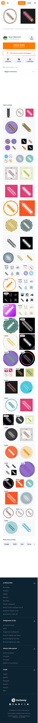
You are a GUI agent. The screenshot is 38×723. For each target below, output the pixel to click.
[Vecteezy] (3, 3)
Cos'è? (16, 67)
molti (15, 716)
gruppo (6, 716)
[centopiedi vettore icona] (13, 123)
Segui (31, 39)
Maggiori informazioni (11, 71)
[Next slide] (31, 716)
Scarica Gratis (19, 46)
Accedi (29, 3)
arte (22, 716)
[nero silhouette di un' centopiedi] (8, 112)
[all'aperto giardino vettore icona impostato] (12, 326)
